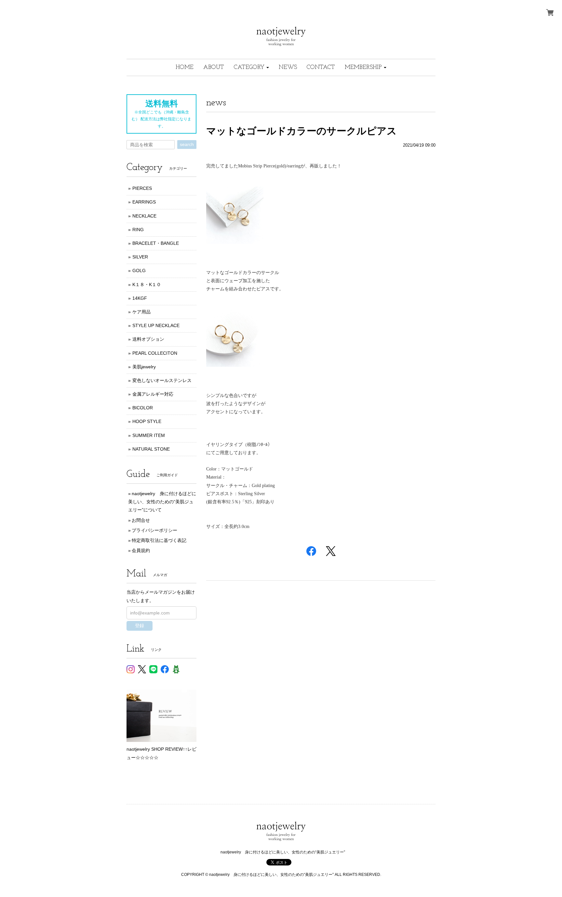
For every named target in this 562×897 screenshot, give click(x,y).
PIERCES (142, 188)
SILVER (140, 256)
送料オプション (148, 339)
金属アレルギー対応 (152, 394)
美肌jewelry (144, 366)
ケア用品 (141, 311)
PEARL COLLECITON (154, 353)
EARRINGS (144, 201)
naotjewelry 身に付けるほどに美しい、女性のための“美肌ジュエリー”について (162, 501)
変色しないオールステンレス (162, 380)
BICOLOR (142, 407)
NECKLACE (144, 215)
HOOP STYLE (146, 421)
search (187, 144)
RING (138, 229)
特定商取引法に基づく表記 (159, 540)
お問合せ (141, 520)
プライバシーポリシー (154, 530)
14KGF (139, 298)
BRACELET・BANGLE (155, 243)
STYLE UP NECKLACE (156, 325)
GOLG (139, 270)
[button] (251, 67)
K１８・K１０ (146, 284)
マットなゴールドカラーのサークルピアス (301, 130)
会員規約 (141, 550)
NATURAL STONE (151, 449)
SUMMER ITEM (148, 435)
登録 (139, 625)
